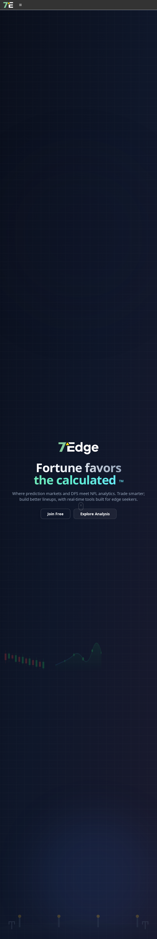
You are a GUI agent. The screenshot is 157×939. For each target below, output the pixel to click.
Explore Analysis (95, 513)
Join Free (55, 513)
